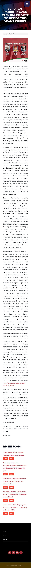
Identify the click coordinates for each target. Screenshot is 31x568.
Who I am (5, 535)
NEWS (11, 458)
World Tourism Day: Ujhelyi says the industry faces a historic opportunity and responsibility (15, 507)
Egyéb (5, 458)
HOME (4, 532)
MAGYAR (5, 539)
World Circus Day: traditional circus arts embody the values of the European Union (14, 481)
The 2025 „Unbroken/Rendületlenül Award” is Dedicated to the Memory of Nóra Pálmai (15, 494)
